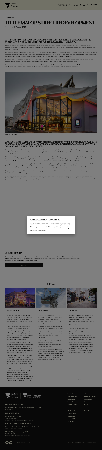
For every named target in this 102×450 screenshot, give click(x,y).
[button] (71, 219)
